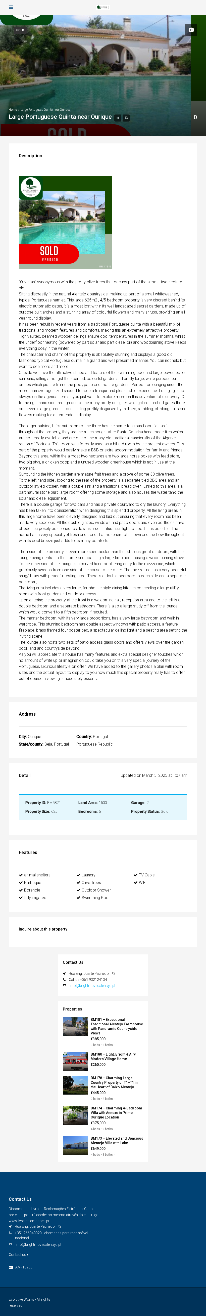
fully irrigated (35, 897)
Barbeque (32, 882)
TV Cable (147, 875)
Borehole (32, 890)
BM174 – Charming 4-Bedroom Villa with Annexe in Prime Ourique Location (116, 1112)
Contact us (18, 1255)
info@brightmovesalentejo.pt (92, 986)
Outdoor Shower (96, 890)
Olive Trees (91, 882)
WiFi (142, 882)
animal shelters (37, 875)
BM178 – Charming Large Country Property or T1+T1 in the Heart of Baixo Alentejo (114, 1082)
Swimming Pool (95, 897)
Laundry (88, 875)
